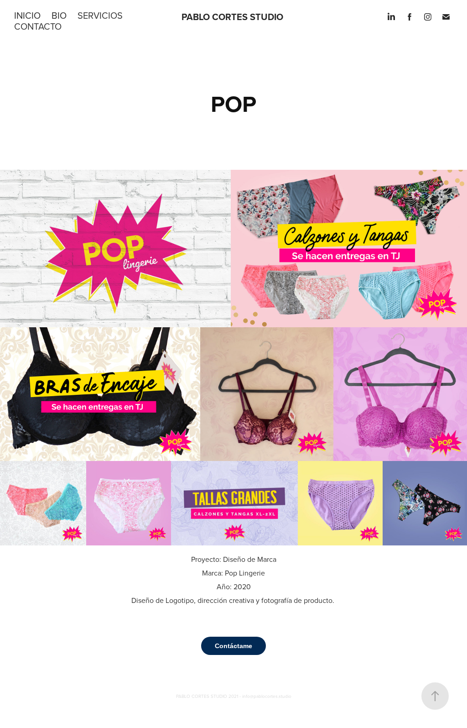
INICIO (27, 15)
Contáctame (233, 645)
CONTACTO (38, 26)
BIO (59, 15)
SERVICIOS (100, 15)
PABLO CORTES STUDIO (232, 16)
